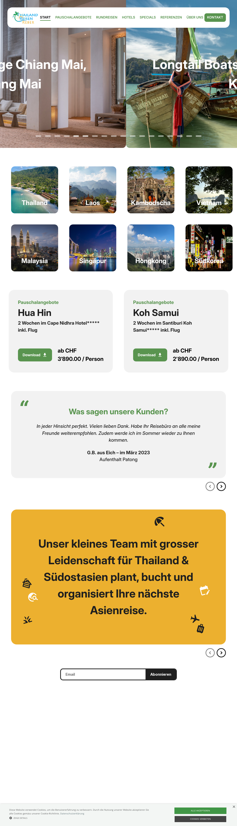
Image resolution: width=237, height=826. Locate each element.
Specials (148, 17)
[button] (80, 818)
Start (45, 17)
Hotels (128, 17)
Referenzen (171, 17)
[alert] (118, 815)
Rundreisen (106, 17)
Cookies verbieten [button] (200, 819)
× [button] (233, 807)
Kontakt (215, 17)
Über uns (195, 17)
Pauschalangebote (73, 17)
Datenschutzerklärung (72, 813)
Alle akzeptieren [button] (200, 810)
